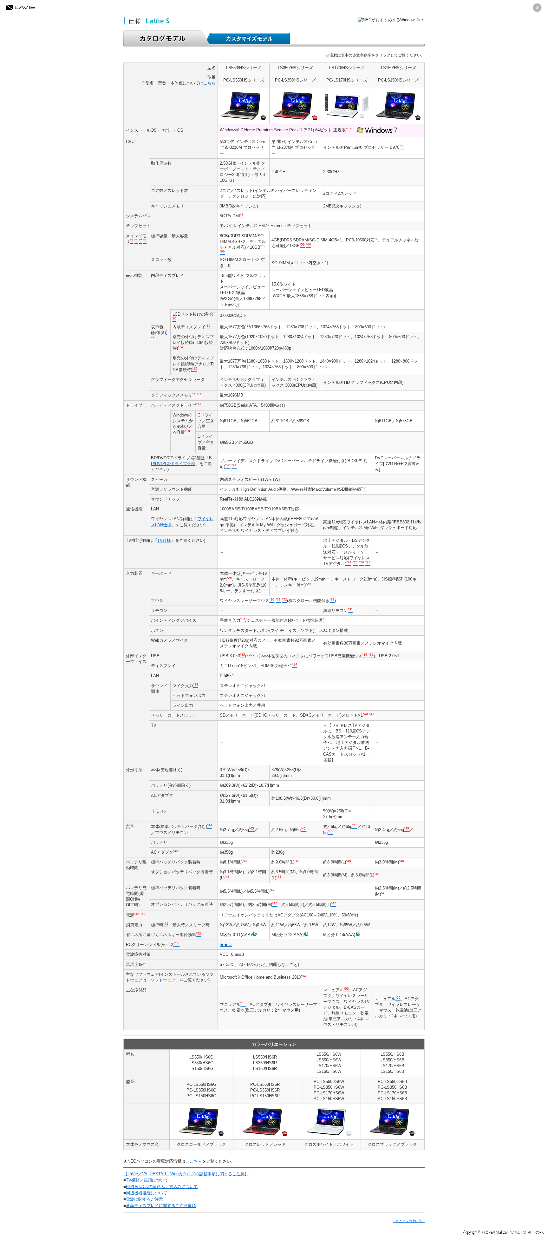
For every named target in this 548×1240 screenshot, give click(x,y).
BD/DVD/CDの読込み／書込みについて (162, 1186)
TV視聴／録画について (147, 1180)
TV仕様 (164, 540)
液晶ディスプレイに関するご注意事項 (161, 1205)
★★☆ (226, 944)
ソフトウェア (163, 980)
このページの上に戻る (409, 1221)
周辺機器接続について (146, 1193)
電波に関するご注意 (144, 1199)
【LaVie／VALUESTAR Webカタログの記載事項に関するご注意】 (186, 1173)
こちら (209, 83)
